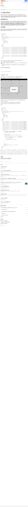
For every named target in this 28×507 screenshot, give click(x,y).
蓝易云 (1, 180)
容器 (8, 161)
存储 (10, 161)
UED (3, 161)
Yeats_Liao (2, 203)
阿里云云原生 (2, 172)
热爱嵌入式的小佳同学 (3, 184)
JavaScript (6, 161)
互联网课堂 (2, 176)
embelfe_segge (2, 168)
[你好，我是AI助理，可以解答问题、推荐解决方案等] (24, 2)
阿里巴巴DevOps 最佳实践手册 (4, 223)
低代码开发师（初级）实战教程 (4, 220)
